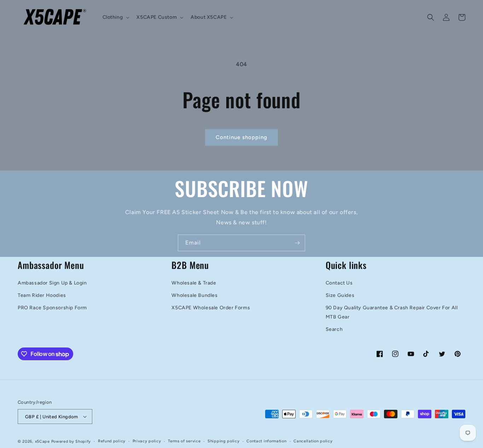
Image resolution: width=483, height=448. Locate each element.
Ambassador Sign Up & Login (52, 283)
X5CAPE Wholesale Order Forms (210, 308)
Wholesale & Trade (193, 283)
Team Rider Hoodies (42, 295)
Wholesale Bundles (194, 295)
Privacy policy (147, 441)
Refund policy (112, 441)
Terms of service (184, 441)
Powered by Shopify (71, 441)
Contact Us (339, 283)
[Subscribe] (297, 243)
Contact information (266, 441)
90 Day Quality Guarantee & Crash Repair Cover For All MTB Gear (392, 312)
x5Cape (42, 441)
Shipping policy (224, 441)
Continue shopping (241, 137)
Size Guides (340, 295)
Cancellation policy (312, 441)
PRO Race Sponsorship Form (52, 308)
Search (334, 329)
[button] (115, 17)
